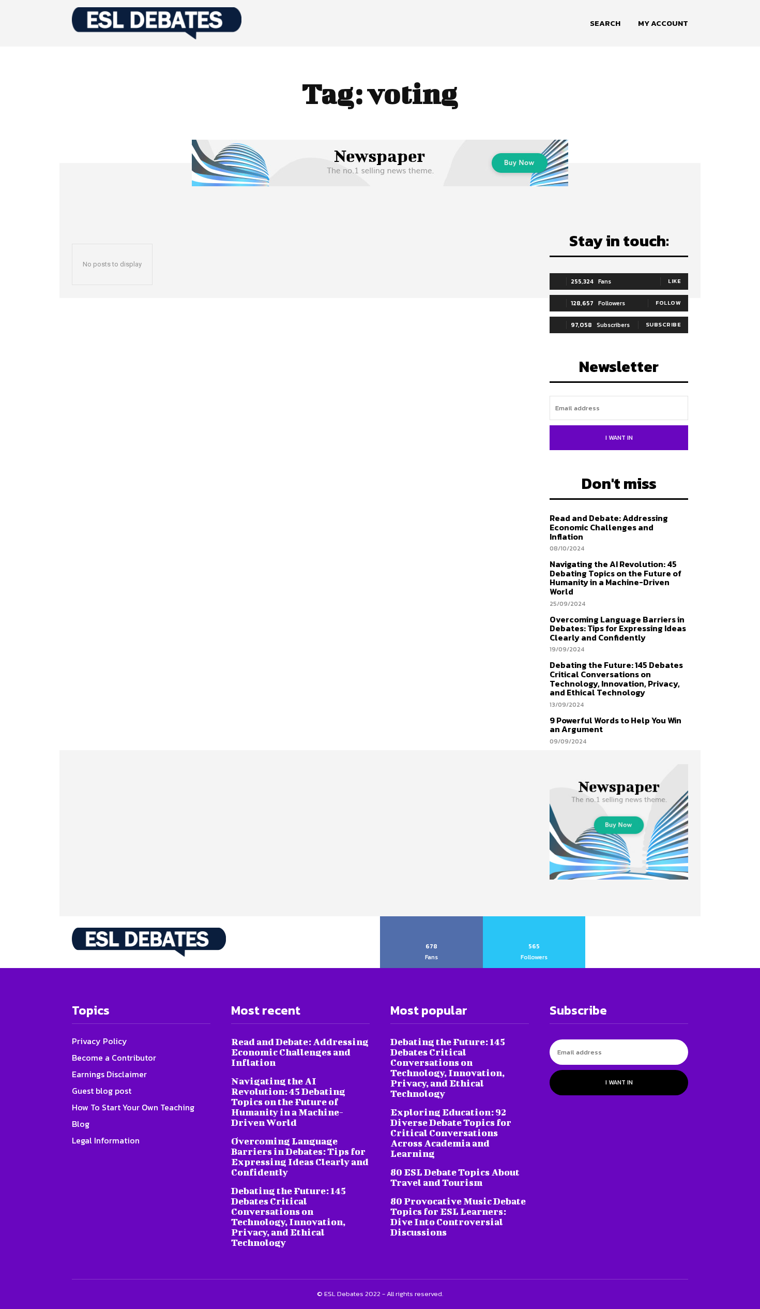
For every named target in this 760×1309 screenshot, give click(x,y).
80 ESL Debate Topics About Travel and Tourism (455, 1177)
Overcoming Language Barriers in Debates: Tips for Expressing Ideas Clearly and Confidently (618, 628)
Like (674, 281)
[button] (605, 23)
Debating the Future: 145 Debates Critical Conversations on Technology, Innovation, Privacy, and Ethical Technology (616, 678)
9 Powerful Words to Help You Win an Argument (615, 725)
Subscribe (663, 324)
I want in (619, 437)
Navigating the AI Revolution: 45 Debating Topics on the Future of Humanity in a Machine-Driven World (615, 578)
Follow (668, 303)
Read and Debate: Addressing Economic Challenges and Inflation (609, 527)
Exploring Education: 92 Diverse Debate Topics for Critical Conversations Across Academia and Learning (450, 1133)
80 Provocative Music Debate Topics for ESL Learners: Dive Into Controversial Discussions (458, 1217)
